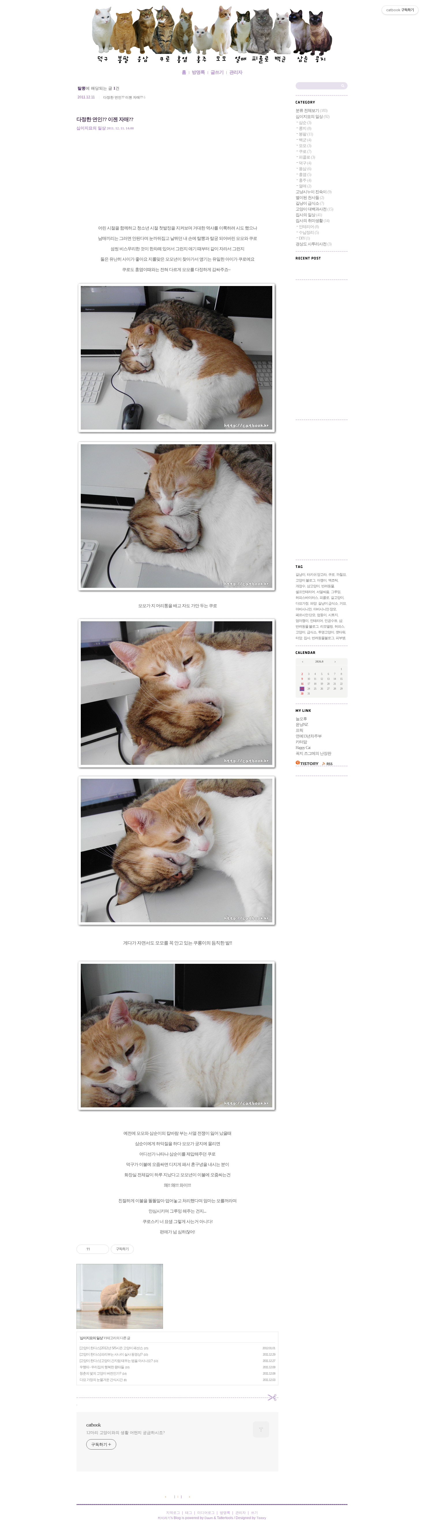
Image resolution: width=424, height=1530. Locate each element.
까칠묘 (341, 575)
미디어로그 (206, 1513)
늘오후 (301, 719)
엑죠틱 (333, 580)
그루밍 (335, 592)
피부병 (340, 638)
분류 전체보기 (311, 110)
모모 (305, 146)
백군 (305, 140)
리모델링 (326, 626)
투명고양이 (326, 632)
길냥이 (300, 575)
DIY (304, 238)
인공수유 (330, 621)
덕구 (305, 163)
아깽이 (322, 580)
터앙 (299, 638)
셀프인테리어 (305, 592)
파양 (313, 603)
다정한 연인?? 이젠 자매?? (123, 97)
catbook (212, 36)
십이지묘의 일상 (91, 128)
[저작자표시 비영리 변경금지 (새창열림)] (141, 1249)
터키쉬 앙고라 (317, 575)
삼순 (305, 123)
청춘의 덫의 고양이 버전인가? (100, 1373)
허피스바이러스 (307, 598)
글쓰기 (217, 72)
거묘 (342, 603)
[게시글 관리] (102, 1249)
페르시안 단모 (305, 615)
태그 (188, 1513)
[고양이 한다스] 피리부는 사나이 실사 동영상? (111, 1354)
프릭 (299, 730)
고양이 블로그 (305, 580)
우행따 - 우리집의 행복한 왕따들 (102, 1367)
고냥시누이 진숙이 (313, 192)
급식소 (311, 632)
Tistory (261, 1518)
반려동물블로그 (323, 638)
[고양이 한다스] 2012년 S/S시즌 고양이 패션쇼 (111, 1348)
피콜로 (307, 157)
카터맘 (301, 742)
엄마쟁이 (302, 621)
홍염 (305, 174)
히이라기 (164, 1518)
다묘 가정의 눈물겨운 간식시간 (101, 1380)
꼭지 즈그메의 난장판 (313, 753)
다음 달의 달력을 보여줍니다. (335, 662)
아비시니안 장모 (324, 609)
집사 (307, 638)
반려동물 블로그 (307, 626)
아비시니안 (304, 609)
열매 (305, 186)
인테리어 (309, 227)
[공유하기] (95, 1249)
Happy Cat (303, 748)
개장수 (300, 586)
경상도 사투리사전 (313, 244)
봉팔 (306, 134)
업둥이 (322, 615)
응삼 (305, 169)
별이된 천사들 (310, 197)
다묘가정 (302, 603)
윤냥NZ (302, 724)
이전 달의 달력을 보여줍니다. (303, 662)
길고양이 (337, 598)
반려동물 (327, 586)
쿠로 (305, 151)
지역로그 (173, 1513)
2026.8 (319, 661)
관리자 (235, 72)
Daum (209, 1518)
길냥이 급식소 (310, 203)
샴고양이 (313, 586)
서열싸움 (322, 592)
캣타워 (340, 632)
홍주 (305, 180)
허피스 (339, 626)
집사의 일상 (309, 215)
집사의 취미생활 (312, 221)
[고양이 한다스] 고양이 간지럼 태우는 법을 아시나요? (116, 1361)
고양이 (300, 632)
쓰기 (254, 1513)
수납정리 (309, 232)
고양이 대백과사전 (314, 209)
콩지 (305, 128)
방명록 (198, 72)
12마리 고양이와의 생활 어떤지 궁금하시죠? (125, 1433)
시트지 (333, 615)
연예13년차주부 (309, 736)
